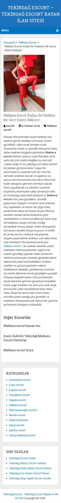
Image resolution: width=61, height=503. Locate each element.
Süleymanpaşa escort (22, 435)
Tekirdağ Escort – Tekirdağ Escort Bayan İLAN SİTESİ (30, 14)
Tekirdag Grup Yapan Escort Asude (30, 478)
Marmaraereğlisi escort (23, 410)
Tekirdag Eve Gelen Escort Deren (29, 473)
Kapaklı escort (17, 400)
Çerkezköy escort (20, 379)
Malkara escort (13, 246)
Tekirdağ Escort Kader (22, 458)
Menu (5, 30)
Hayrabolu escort (19, 395)
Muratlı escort (17, 415)
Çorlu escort (16, 384)
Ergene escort (17, 390)
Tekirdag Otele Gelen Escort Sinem (30, 468)
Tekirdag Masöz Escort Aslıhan (27, 463)
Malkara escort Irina (18, 350)
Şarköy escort (17, 430)
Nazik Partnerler (18, 420)
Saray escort (16, 425)
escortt (10, 125)
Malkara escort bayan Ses (22, 326)
